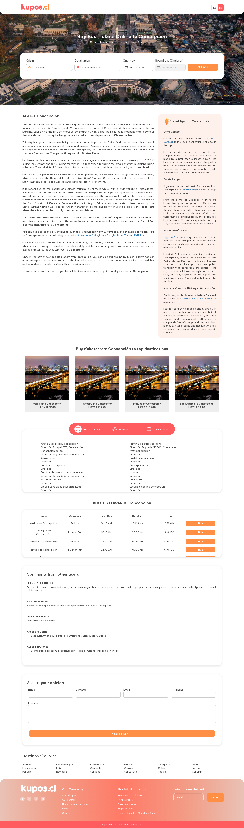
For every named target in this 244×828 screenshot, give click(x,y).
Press (65, 808)
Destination (82, 60)
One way (129, 60)
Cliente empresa (127, 804)
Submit (215, 797)
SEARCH (202, 67)
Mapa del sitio (125, 808)
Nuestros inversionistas (75, 804)
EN (220, 7)
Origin (30, 60)
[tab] (87, 429)
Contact (66, 813)
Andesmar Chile (88, 235)
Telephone (177, 689)
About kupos (69, 795)
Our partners (69, 799)
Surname (81, 689)
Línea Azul (105, 235)
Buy (200, 523)
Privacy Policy (125, 799)
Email (126, 689)
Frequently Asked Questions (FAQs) (138, 813)
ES (214, 7)
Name (31, 689)
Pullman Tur (120, 235)
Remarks (33, 703)
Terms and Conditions (130, 795)
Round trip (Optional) (169, 60)
